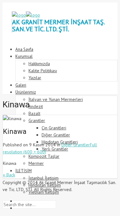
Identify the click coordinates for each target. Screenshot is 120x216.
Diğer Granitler (75, 145)
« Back (9, 175)
